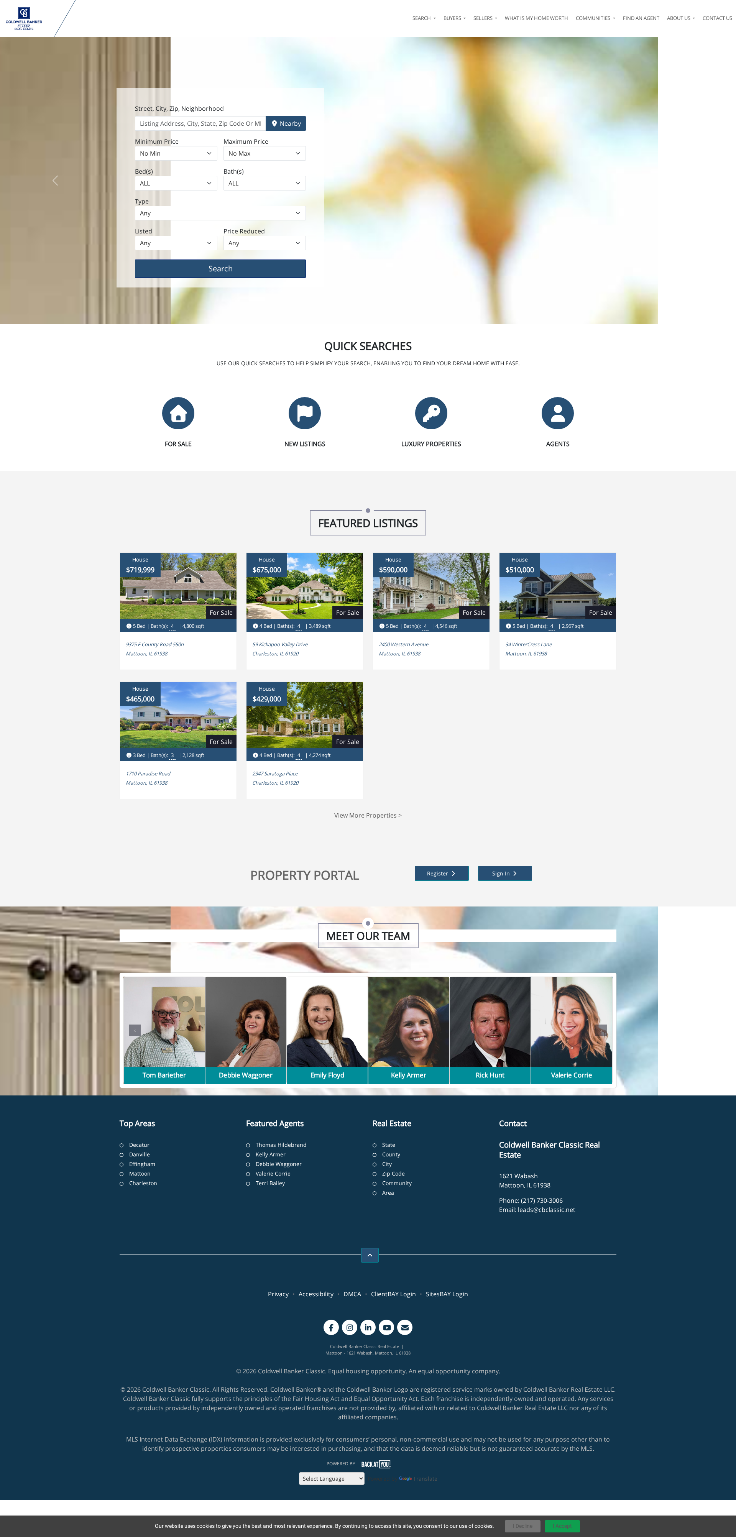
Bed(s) (144, 171)
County (391, 1154)
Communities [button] (593, 18)
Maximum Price (245, 141)
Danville (139, 1154)
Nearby (289, 123)
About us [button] (679, 18)
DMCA (352, 1294)
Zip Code (393, 1173)
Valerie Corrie (273, 1173)
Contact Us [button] (717, 18)
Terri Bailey (270, 1183)
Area (388, 1192)
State (388, 1144)
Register (438, 873)
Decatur (139, 1144)
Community (397, 1183)
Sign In (501, 873)
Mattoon (140, 1173)
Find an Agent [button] (641, 18)
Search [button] (422, 18)
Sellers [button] (483, 18)
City (387, 1164)
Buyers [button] (453, 18)
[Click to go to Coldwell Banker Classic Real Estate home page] (29, 18)
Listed (143, 231)
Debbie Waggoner (279, 1164)
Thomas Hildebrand (281, 1144)
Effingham (142, 1164)
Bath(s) (233, 171)
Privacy (278, 1294)
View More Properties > (368, 815)
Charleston (143, 1183)
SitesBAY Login (447, 1294)
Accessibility (316, 1294)
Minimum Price (157, 141)
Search (232, 268)
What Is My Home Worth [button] (536, 18)
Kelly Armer (271, 1154)
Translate (425, 1478)
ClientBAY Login (393, 1294)
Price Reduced (244, 231)
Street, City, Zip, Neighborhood (179, 108)
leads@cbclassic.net (546, 1209)
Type (142, 201)
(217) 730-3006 (542, 1200)
